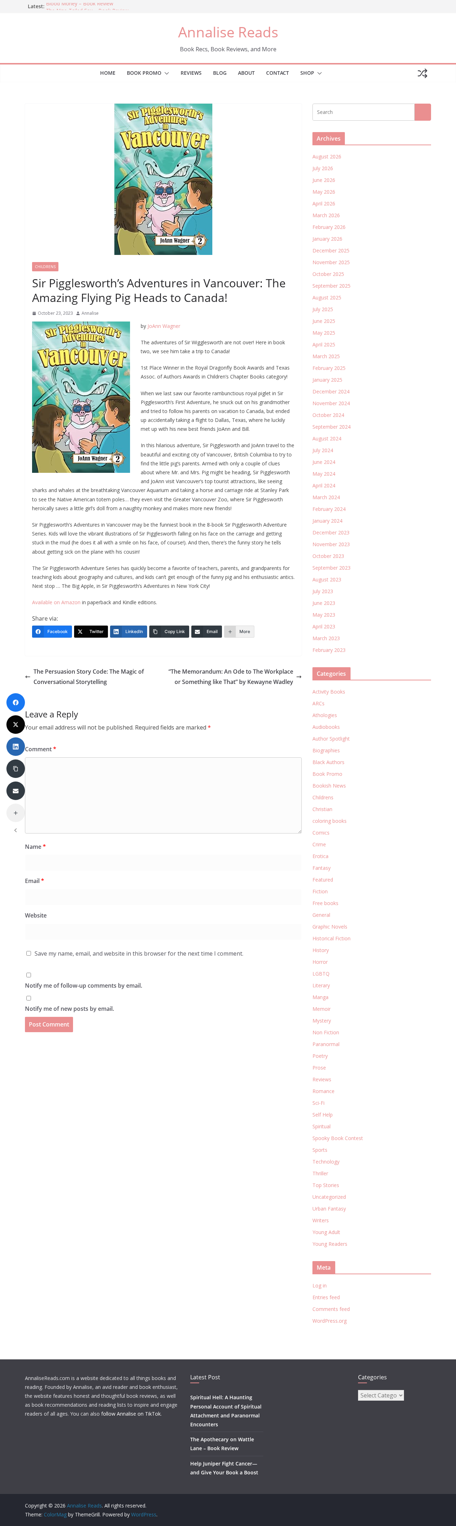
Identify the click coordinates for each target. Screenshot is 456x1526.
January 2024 (327, 520)
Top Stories (325, 1185)
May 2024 (323, 473)
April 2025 (323, 344)
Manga (320, 997)
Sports (319, 1149)
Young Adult (326, 1232)
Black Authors (328, 762)
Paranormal (326, 1044)
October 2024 (328, 415)
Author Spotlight (331, 738)
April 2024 (323, 485)
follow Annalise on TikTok (131, 1413)
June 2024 (323, 462)
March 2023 (326, 638)
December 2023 (330, 532)
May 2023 (323, 614)
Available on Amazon (56, 602)
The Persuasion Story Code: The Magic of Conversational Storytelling (88, 677)
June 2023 (323, 603)
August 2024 (326, 438)
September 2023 (331, 567)
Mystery (321, 1020)
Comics (321, 832)
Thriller (320, 1173)
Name (35, 847)
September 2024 (331, 426)
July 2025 (322, 309)
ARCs (318, 703)
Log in (319, 1285)
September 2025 (331, 285)
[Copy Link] (15, 768)
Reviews (191, 72)
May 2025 (323, 332)
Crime (319, 844)
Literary (321, 985)
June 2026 (323, 180)
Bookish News (329, 785)
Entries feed (326, 1297)
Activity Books (328, 691)
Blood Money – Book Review (79, 6)
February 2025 (329, 368)
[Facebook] (15, 702)
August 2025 (326, 297)
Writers (320, 1220)
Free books (325, 903)
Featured (322, 879)
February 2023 (329, 650)
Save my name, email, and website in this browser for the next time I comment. (139, 953)
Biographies (326, 750)
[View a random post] (422, 73)
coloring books (329, 820)
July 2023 (322, 591)
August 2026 (326, 156)
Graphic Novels (329, 926)
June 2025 (323, 321)
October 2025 (328, 274)
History (320, 950)
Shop (307, 72)
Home (107, 72)
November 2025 (331, 262)
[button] (165, 73)
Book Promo (144, 72)
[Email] (15, 791)
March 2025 (326, 356)
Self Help (322, 1114)
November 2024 (331, 403)
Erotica (320, 856)
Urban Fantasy (329, 1208)
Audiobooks (326, 726)
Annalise (90, 313)
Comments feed (331, 1309)
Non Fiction (325, 1032)
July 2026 (322, 168)
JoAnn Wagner (163, 326)
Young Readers (329, 1243)
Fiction (320, 891)
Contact (277, 72)
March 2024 (326, 497)
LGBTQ (321, 973)
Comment (40, 749)
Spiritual (321, 1126)
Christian (322, 809)
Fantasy (321, 867)
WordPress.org (329, 1320)
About (246, 72)
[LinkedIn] (15, 746)
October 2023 (328, 556)
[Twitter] (15, 724)
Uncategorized (329, 1196)
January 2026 (327, 238)
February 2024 (329, 509)
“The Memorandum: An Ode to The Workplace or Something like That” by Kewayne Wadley (231, 677)
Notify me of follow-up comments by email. (83, 985)
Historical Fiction (331, 938)
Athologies (324, 715)
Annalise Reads (228, 32)
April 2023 (323, 626)
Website (36, 915)
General (321, 914)
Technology (326, 1161)
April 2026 (323, 203)
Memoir (321, 1008)
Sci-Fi (318, 1102)
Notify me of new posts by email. (69, 1009)
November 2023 (331, 544)
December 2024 (330, 391)
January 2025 (327, 379)
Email (34, 881)
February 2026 (329, 227)
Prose (319, 1067)
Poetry (320, 1055)
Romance (323, 1091)
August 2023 (326, 579)
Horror (320, 961)
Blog (220, 72)
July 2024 (322, 450)
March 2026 (326, 215)
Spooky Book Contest (337, 1138)
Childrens (45, 266)
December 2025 (330, 250)
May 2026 (323, 191)
